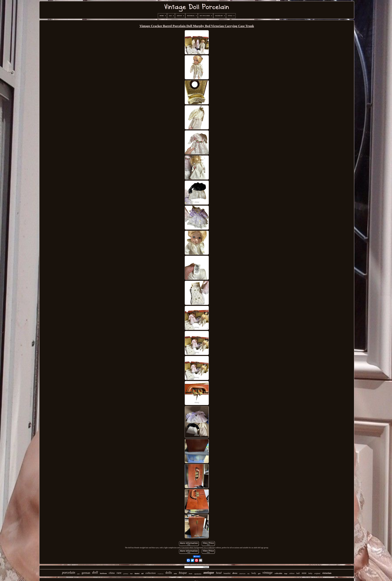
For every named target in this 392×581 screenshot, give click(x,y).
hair (131, 573)
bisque (183, 572)
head (219, 572)
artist (175, 573)
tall (142, 573)
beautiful (227, 573)
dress (234, 573)
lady (248, 573)
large (285, 573)
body (254, 573)
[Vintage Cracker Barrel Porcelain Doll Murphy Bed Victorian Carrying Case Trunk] (197, 42)
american (242, 573)
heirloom (103, 573)
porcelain (68, 572)
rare (119, 572)
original (317, 573)
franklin (160, 573)
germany (125, 573)
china (112, 572)
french (190, 573)
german (86, 572)
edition (291, 573)
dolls (168, 572)
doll (95, 572)
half (298, 573)
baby (310, 573)
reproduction (197, 573)
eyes (78, 573)
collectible (278, 573)
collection (150, 573)
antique (208, 572)
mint (304, 573)
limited (137, 573)
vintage (267, 572)
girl (259, 573)
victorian (326, 573)
